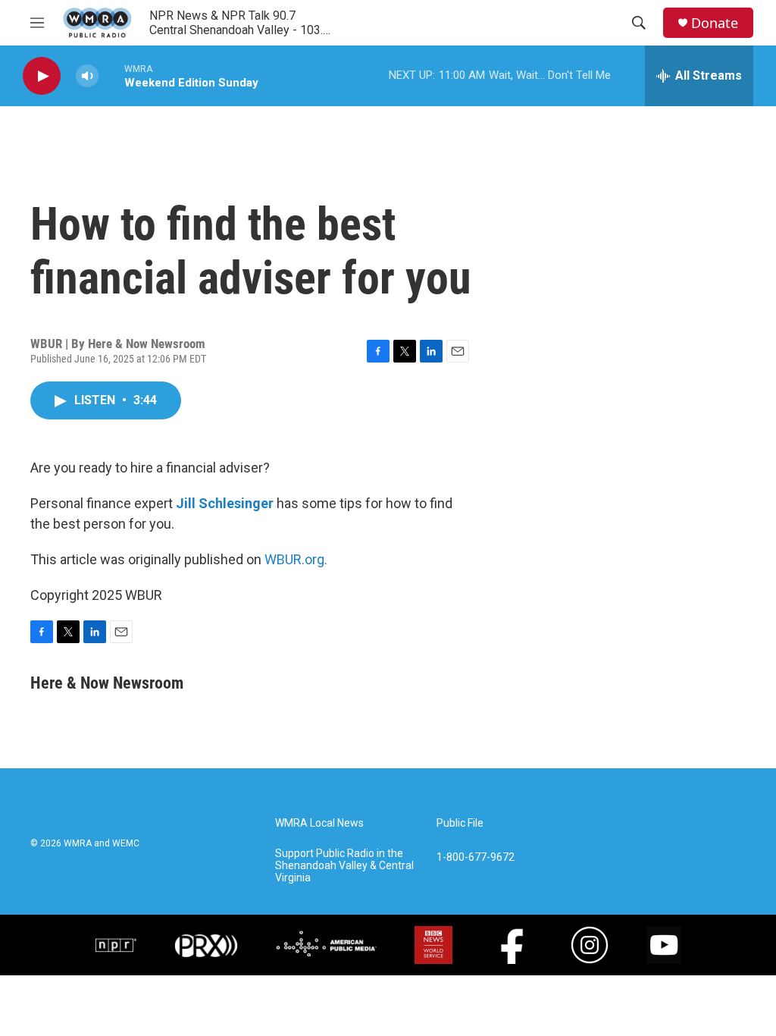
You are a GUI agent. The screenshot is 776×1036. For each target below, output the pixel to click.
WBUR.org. (295, 559)
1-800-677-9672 (475, 857)
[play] (42, 76)
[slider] (111, 75)
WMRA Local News (319, 823)
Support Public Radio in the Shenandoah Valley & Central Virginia (344, 866)
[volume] (87, 76)
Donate (714, 23)
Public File (459, 823)
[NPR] (115, 945)
